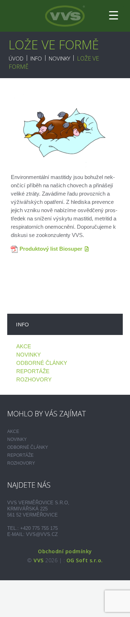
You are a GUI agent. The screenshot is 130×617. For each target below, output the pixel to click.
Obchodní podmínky (65, 551)
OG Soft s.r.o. (84, 560)
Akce (23, 346)
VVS (39, 560)
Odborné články (41, 363)
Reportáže (32, 371)
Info (36, 58)
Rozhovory (34, 379)
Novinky (59, 58)
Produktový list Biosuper (51, 249)
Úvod (16, 58)
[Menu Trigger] (114, 15)
